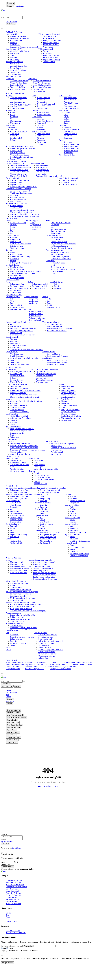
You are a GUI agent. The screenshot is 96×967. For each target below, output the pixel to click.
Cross (66, 115)
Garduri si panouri (17, 278)
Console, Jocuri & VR (14, 49)
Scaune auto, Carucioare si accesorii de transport (28, 450)
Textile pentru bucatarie (59, 246)
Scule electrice (11, 369)
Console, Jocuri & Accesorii (20, 51)
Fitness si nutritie (41, 494)
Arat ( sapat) (14, 134)
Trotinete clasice (16, 541)
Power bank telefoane (51, 43)
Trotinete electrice (16, 543)
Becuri (12, 252)
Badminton (14, 507)
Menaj (90, 664)
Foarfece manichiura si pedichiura (22, 335)
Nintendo (13, 57)
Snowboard (44, 522)
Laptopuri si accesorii (18, 36)
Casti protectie (45, 543)
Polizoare (13, 378)
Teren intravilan (39, 91)
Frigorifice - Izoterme (45, 121)
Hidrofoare (65, 401)
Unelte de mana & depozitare (16, 384)
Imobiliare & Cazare (13, 77)
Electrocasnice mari (38, 163)
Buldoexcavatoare (43, 134)
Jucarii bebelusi (56, 450)
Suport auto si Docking (51, 60)
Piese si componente (77, 501)
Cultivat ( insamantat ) (18, 132)
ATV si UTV (10, 125)
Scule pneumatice (42, 382)
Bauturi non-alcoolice (18, 463)
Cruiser (66, 117)
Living (12, 227)
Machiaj (45, 297)
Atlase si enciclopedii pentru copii (50, 641)
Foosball (13, 526)
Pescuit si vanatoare (72, 518)
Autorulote (41, 129)
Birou (12, 229)
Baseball (73, 515)
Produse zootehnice (68, 395)
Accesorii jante (42, 108)
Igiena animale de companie (16, 581)
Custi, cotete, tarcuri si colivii (21, 609)
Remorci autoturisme (71, 149)
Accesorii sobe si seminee (19, 412)
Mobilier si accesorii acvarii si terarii (23, 628)
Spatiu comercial (39, 89)
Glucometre (14, 341)
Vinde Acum (11, 24)
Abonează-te (28, 946)
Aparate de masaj (16, 208)
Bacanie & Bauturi (12, 456)
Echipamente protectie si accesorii (22, 149)
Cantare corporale (16, 206)
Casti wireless (48, 47)
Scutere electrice (43, 113)
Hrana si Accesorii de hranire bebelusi (24, 446)
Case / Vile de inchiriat (18, 83)
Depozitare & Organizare (60, 256)
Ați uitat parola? (7, 841)
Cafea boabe (38, 460)
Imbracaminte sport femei (19, 490)
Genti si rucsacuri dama (19, 288)
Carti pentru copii (40, 633)
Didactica (13, 641)
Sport (66, 123)
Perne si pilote (15, 242)
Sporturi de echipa (72, 505)
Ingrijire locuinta (16, 182)
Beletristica (14, 635)
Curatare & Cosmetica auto (20, 155)
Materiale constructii (68, 414)
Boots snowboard (46, 524)
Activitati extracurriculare (47, 635)
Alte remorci (68, 153)
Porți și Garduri (30, 664)
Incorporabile (41, 174)
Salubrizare (68, 138)
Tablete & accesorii (46, 49)
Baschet (73, 509)
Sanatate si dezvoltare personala (22, 637)
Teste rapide (10, 360)
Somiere (33, 229)
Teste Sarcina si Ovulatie (19, 364)
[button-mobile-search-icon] (2, 679)
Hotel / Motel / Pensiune (42, 87)
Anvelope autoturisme (18, 98)
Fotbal (72, 507)
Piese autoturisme (70, 98)
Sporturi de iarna (41, 515)
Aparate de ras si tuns (69, 184)
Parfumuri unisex (35, 316)
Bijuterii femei (15, 290)
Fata (11, 299)
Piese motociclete (70, 100)
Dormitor (13, 225)
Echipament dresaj (17, 617)
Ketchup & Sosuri (40, 484)
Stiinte (12, 645)
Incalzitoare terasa (17, 276)
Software (13, 43)
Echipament (74, 503)
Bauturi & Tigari (12, 458)
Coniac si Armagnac (17, 471)
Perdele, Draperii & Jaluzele (20, 244)
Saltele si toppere (32, 220)
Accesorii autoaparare (48, 539)
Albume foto (43, 658)
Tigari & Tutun (15, 460)
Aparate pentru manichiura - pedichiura (24, 216)
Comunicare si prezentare (47, 654)
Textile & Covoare (12, 235)
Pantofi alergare (16, 511)
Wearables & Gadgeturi (14, 62)
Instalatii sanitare (12, 414)
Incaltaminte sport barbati (49, 492)
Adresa (11, 3)
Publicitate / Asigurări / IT (34, 669)
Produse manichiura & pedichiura (18, 322)
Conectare (10, 6)
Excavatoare (41, 142)
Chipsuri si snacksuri (41, 475)
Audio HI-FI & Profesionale (20, 168)
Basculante (68, 136)
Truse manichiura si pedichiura (21, 331)
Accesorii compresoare (44, 380)
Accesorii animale (17, 600)
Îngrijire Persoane (69, 667)
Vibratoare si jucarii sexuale (57, 362)
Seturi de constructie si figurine (62, 444)
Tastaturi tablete (49, 62)
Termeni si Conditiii (13, 931)
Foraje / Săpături (12, 664)
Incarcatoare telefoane (51, 45)
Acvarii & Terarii (16, 626)
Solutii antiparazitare (40, 571)
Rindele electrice (16, 380)
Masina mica (15, 123)
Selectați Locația (7, 867)
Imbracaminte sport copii (19, 496)
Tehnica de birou (44, 647)
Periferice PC (15, 45)
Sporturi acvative (71, 524)
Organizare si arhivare (46, 656)
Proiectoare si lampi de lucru (20, 431)
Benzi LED (14, 259)
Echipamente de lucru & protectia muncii (25, 391)
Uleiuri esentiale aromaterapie (21, 212)
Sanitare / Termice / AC (46, 664)
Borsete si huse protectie (79, 556)
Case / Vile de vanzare (41, 83)
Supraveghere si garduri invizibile (22, 615)
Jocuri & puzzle (56, 446)
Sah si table (14, 537)
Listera (8, 690)
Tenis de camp (15, 503)
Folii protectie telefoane (52, 41)
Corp (12, 301)
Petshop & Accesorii (13, 558)
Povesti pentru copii (45, 637)
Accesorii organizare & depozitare (63, 269)
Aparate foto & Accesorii (19, 172)
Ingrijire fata (33, 299)
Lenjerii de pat (15, 240)
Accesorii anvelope (17, 108)
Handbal (73, 513)
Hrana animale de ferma (19, 571)
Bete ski (43, 528)
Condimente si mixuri (42, 477)
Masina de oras (15, 121)
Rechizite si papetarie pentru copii (50, 650)
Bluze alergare (15, 522)
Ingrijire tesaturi (16, 184)
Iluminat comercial (17, 433)
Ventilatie (13, 420)
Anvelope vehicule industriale (21, 104)
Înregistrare (20, 6)
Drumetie (43, 505)
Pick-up (40, 127)
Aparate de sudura (42, 372)
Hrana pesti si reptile (17, 566)
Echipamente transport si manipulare (23, 395)
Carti (7, 633)
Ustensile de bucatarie (59, 242)
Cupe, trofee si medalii (78, 547)
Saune (12, 424)
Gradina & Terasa (12, 265)
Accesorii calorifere (17, 408)
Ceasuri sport (74, 551)
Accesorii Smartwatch (18, 66)
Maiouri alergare (16, 520)
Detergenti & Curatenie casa (61, 259)
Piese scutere (68, 102)
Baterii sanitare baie (58, 231)
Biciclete (73, 496)
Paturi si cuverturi (16, 246)
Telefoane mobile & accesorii (49, 34)
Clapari (42, 520)
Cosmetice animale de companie (45, 579)
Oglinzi (53, 273)
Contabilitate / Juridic (77, 664)
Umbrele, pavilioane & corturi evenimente (25, 271)
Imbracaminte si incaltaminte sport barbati (50, 488)
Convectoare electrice (18, 199)
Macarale (40, 138)
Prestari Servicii (11, 660)
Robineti (13, 422)
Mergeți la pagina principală (48, 786)
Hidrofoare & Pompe (64, 399)
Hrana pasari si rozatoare (19, 568)
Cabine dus (55, 225)
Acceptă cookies (7, 963)
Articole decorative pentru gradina (22, 273)
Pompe (72, 545)
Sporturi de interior (13, 524)
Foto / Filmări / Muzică (52, 667)
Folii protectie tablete (51, 55)
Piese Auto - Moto (65, 96)
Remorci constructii (71, 151)
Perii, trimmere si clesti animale (44, 573)
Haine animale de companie (20, 594)
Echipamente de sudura (44, 376)
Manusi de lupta (46, 541)
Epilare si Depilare (17, 307)
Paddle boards (75, 530)
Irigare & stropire (67, 393)
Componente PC (16, 41)
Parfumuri (27, 309)
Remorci (62, 140)
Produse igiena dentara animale (44, 577)
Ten (48, 301)
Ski (41, 518)
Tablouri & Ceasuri (58, 263)
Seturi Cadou (47, 358)
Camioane (62, 125)
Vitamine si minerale (54, 326)
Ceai (35, 463)
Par (11, 303)
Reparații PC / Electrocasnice (60, 669)
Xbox (12, 55)
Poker (12, 532)
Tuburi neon (14, 437)
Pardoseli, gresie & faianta (71, 416)
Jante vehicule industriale (46, 104)
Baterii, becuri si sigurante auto (21, 157)
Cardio (42, 496)
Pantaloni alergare (17, 515)
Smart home (14, 72)
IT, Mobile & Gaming (14, 32)
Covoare (13, 237)
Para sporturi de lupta (48, 537)
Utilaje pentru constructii (70, 410)
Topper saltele (35, 225)
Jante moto (41, 100)
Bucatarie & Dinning (18, 223)
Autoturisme (10, 110)
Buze (49, 303)
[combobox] (16, 862)
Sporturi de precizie (72, 535)
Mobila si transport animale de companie (20, 602)
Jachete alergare (16, 513)
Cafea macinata (39, 465)
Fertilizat (13, 136)
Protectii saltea (35, 227)
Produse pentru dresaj (14, 613)
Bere (12, 467)
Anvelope (9, 96)
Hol (11, 231)
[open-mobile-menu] (2, 675)
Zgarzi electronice (17, 621)
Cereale (36, 473)
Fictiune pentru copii (46, 643)
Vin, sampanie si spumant (19, 465)
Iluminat (9, 250)
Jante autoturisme (43, 98)
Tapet (53, 265)
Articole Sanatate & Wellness (16, 204)
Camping (43, 507)
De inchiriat (10, 79)
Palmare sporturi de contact (50, 532)
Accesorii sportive (71, 543)
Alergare (9, 509)
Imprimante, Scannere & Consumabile (24, 47)
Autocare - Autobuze (71, 129)
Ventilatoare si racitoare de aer (21, 193)
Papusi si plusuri (57, 452)
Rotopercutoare (16, 374)
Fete (55, 284)
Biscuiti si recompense (18, 573)
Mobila (8, 220)
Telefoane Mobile (49, 36)
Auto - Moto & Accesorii (15, 93)
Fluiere (72, 549)
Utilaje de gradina (67, 386)
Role (42, 513)
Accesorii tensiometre (18, 345)
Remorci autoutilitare (71, 144)
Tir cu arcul (74, 539)
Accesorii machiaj (53, 307)
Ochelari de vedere (17, 354)
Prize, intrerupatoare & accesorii (22, 429)
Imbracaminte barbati (40, 284)
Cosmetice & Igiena (13, 297)
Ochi (49, 299)
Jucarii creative (56, 454)
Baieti (56, 286)
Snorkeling (74, 528)
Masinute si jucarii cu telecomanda (63, 448)
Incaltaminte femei (17, 286)
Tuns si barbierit (16, 305)
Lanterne (13, 435)
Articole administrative (46, 652)
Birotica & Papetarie (41, 645)
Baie (12, 233)
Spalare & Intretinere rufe (60, 252)
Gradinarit (60, 384)
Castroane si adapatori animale (44, 562)
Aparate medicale (12, 337)
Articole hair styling (68, 180)
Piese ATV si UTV (71, 104)
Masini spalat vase (42, 170)
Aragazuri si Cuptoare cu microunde (49, 176)
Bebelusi (57, 288)
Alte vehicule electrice (67, 155)
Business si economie (18, 643)
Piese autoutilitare (70, 106)
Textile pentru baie (17, 248)
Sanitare (49, 220)
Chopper (67, 113)
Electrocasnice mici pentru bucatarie (23, 187)
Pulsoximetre (15, 343)
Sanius (42, 526)
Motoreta (67, 121)
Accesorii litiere (16, 587)
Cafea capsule (39, 467)
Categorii (17, 686)
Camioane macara (70, 134)
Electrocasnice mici (13, 178)
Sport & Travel (11, 486)
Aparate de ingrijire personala (67, 178)
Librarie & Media (12, 631)
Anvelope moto (16, 100)
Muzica (8, 650)
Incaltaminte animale (18, 596)
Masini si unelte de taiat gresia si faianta (24, 397)
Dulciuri (37, 482)
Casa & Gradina (12, 218)
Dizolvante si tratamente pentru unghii (24, 328)
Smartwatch (14, 64)
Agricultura (65, 388)
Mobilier (21, 664)
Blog (7, 695)
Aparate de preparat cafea (19, 180)
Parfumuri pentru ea (36, 312)
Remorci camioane (71, 146)
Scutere (35, 110)
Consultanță (60, 664)
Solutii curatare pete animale (20, 590)
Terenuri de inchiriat (17, 87)
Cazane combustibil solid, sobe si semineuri (26, 401)
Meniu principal (7, 686)
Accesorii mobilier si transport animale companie (28, 611)
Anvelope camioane (17, 102)
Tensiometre (14, 339)
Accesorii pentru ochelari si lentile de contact (26, 350)
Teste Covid (14, 362)
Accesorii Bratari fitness (19, 70)
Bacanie (32, 471)
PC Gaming (14, 60)
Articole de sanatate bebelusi (20, 454)
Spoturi (13, 261)
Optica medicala (12, 352)
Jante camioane (42, 102)
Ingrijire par (33, 303)
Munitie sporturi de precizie (80, 541)
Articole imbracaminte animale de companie (22, 592)
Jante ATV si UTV (44, 106)
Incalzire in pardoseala (18, 405)
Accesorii (73, 499)
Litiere (12, 585)
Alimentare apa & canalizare (20, 418)
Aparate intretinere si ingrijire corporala (24, 214)
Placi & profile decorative (70, 418)
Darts (12, 530)
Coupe (12, 119)
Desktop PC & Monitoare (19, 38)
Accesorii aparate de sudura (46, 374)
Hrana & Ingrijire (12, 441)
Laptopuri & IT (11, 34)
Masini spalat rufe (42, 168)
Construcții (54, 662)
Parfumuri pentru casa (37, 318)
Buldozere (41, 136)
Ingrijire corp (33, 301)
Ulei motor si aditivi (17, 153)
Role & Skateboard (42, 509)
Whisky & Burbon (17, 469)
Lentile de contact (16, 356)
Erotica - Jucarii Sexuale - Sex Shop (55, 360)
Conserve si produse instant (44, 480)
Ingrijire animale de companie (39, 566)
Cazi (52, 227)
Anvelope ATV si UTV (19, 106)
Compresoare (41, 378)
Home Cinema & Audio (19, 170)
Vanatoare (73, 522)
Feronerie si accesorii (18, 393)
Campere (40, 119)
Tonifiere (43, 501)
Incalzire (9, 399)
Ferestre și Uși (86, 662)
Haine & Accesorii (12, 280)
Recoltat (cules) (16, 138)
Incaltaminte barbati (39, 286)
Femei (8, 282)
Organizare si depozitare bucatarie (63, 244)
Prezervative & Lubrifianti (56, 364)
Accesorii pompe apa (69, 405)
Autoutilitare (37, 117)
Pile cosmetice (15, 326)
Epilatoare (65, 182)
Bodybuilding (45, 499)
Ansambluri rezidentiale (42, 85)
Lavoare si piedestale (58, 229)
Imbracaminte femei (17, 284)
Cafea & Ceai (34, 458)
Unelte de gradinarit (68, 391)
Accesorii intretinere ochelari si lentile (24, 358)
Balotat (13, 140)
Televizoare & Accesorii (19, 165)
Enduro (66, 119)
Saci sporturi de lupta (48, 535)
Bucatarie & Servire (53, 235)
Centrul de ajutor (12, 921)
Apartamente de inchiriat (19, 81)
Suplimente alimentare (55, 324)
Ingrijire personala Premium (57, 356)
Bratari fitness (15, 68)
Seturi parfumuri (35, 320)
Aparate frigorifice (42, 165)
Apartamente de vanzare (42, 81)
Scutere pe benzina (44, 115)
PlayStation (14, 53)
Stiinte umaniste (16, 639)
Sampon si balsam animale (43, 568)
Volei (72, 511)
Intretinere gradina (68, 397)
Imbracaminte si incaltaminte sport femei (20, 488)
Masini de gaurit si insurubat (20, 372)
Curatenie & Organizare (55, 250)
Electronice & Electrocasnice (16, 161)
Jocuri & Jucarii (52, 441)
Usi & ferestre (66, 420)
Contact (8, 697)
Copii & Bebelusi (56, 282)
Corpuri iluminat (16, 254)
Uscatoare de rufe (42, 172)
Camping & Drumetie (43, 503)
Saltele (32, 223)
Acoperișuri (41, 662)
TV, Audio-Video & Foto (15, 163)
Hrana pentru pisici (17, 564)
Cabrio (12, 113)
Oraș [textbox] (8, 864)
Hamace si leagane (17, 269)
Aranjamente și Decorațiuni (22, 662)
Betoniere (67, 127)
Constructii (61, 408)
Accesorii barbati (38, 288)
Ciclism (68, 494)
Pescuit (72, 520)
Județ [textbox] (16, 862)
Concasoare (41, 140)
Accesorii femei (16, 292)
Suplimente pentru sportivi (56, 331)
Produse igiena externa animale (44, 575)
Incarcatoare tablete (50, 57)
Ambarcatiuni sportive (78, 532)
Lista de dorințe (11, 693)
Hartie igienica (56, 233)
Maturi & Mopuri (57, 254)
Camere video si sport (18, 174)
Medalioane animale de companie (22, 598)
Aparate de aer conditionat (20, 191)
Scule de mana (15, 386)
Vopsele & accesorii (68, 412)
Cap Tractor (68, 132)
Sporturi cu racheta (13, 501)
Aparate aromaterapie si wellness (22, 210)
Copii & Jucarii (11, 439)
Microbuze (41, 125)
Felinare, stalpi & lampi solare (21, 263)
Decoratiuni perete (57, 267)
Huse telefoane (48, 38)
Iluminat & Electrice (13, 427)
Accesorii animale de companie (40, 560)
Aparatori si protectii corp (79, 554)
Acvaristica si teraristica (14, 623)
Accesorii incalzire (17, 410)
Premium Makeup (53, 354)
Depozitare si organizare (19, 388)
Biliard (12, 528)
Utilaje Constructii (39, 132)
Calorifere (14, 403)
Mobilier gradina (16, 267)
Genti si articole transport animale (22, 607)
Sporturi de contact (42, 530)
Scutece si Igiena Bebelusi (20, 444)
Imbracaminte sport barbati (50, 490)
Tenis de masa (15, 505)
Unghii (49, 305)
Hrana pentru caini (17, 562)
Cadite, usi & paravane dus (60, 223)
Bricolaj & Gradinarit (13, 367)
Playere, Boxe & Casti (18, 176)
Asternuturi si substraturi (19, 583)
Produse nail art (16, 333)
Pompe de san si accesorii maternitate (24, 448)
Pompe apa (65, 403)
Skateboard (44, 511)
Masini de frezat (16, 382)
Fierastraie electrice (17, 376)
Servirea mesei (56, 240)
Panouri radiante (16, 201)
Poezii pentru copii (45, 639)
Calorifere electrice (17, 197)
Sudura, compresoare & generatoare (44, 369)
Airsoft (72, 537)
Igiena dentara (15, 309)
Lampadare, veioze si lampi (20, 256)
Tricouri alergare (16, 518)
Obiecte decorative (57, 271)
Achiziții (9, 662)
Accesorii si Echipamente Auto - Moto (20, 146)
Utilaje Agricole (11, 127)
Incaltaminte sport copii (19, 499)
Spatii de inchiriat (16, 85)
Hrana (8, 560)
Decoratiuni (50, 261)
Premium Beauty (48, 352)
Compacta (14, 117)
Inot (71, 526)
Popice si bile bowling (18, 535)
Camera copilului (16, 452)
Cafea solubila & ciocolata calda (46, 469)
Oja (11, 324)
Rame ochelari (15, 348)
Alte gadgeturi (15, 74)
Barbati (30, 282)
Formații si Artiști (31, 667)
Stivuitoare (41, 144)
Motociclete (63, 110)
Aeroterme (14, 195)
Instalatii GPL (15, 159)
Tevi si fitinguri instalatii (19, 416)
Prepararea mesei (57, 237)
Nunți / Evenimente (13, 669)
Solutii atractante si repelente (20, 619)
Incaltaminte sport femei (19, 492)
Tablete (46, 51)
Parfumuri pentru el (36, 314)
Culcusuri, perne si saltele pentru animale (25, 604)
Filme (8, 647)
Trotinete (9, 539)
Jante (34, 96)
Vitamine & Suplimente (51, 322)
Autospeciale (42, 123)
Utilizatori (9, 919)
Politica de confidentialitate (16, 933)
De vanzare (32, 79)
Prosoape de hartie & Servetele (62, 248)
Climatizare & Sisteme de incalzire (18, 189)
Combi (12, 115)
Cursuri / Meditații (12, 667)
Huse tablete (47, 53)
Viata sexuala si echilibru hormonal (60, 328)
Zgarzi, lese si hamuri (41, 564)
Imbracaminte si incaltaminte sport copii (20, 494)
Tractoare (13, 129)
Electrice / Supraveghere (72, 662)
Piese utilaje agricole (71, 108)
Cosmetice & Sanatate (14, 295)
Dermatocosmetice (31, 297)
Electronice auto (16, 151)
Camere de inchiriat (17, 89)
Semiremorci (68, 142)
